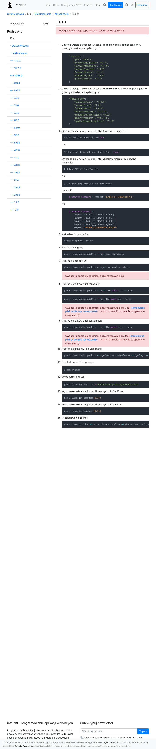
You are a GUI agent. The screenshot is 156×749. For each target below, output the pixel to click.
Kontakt (87, 5)
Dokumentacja (43, 13)
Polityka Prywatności (24, 746)
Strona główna (15, 13)
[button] (48, 5)
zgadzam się (109, 742)
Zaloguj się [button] (142, 5)
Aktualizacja (62, 13)
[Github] (126, 5)
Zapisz (143, 731)
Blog (97, 5)
